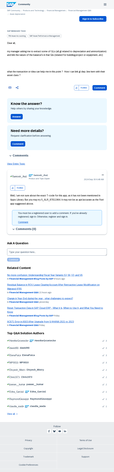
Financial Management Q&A (79, 11)
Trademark (28, 456)
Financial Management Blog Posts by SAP (31, 279)
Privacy (28, 440)
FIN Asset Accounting (17, 36)
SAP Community (13, 11)
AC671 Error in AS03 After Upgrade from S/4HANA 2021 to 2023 (40, 321)
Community (24, 4)
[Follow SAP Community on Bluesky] (54, 431)
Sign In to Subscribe (92, 19)
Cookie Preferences (28, 465)
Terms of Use (85, 440)
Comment (99, 88)
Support (85, 456)
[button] (76, 87)
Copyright (28, 448)
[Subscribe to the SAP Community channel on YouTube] (59, 431)
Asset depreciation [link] (17, 14)
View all (11, 414)
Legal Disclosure (85, 448)
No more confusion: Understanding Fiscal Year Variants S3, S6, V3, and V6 (45, 275)
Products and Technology (33, 11)
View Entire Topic (16, 164)
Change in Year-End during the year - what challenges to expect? (40, 298)
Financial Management (56, 11)
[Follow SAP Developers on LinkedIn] (65, 431)
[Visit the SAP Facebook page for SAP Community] (49, 431)
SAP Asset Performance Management (45, 36)
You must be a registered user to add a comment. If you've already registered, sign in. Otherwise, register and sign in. (52, 215)
